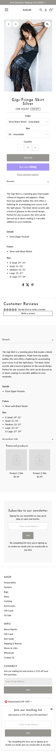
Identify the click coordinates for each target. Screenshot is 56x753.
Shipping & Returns (13, 643)
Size (28, 128)
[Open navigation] (6, 9)
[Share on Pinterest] (32, 285)
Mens (6, 596)
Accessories (9, 606)
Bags (6, 592)
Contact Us (9, 657)
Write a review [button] (28, 313)
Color (28, 116)
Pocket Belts (10, 582)
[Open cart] (50, 10)
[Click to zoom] (47, 24)
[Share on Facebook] (23, 285)
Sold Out (28, 157)
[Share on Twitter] (28, 285)
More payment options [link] (28, 174)
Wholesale (9, 652)
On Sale (7, 615)
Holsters (8, 587)
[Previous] (8, 24)
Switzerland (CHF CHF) (19, 701)
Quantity (28, 141)
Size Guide (9, 638)
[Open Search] (41, 10)
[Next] (15, 24)
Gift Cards (8, 610)
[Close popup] (51, 709)
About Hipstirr (10, 629)
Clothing (8, 601)
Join (28, 535)
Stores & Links (11, 648)
